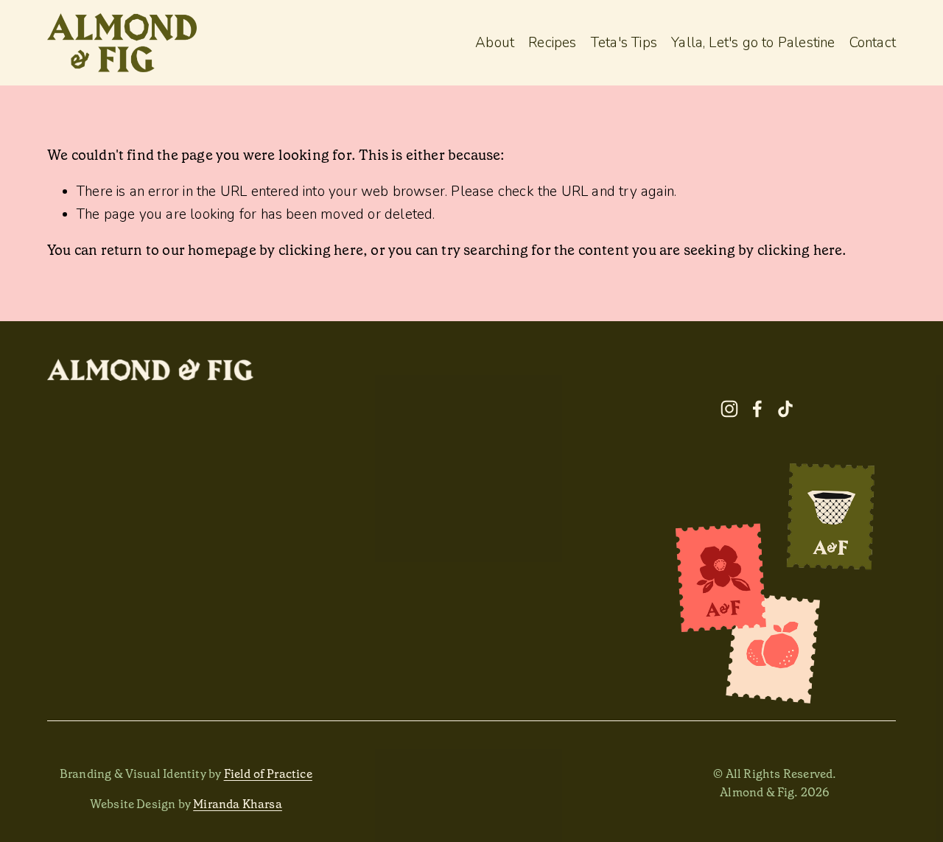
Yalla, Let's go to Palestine (753, 42)
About (494, 42)
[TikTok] (785, 409)
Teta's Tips (624, 42)
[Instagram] (729, 409)
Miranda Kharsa (237, 804)
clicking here (320, 250)
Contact (872, 42)
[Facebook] (757, 409)
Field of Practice (268, 774)
